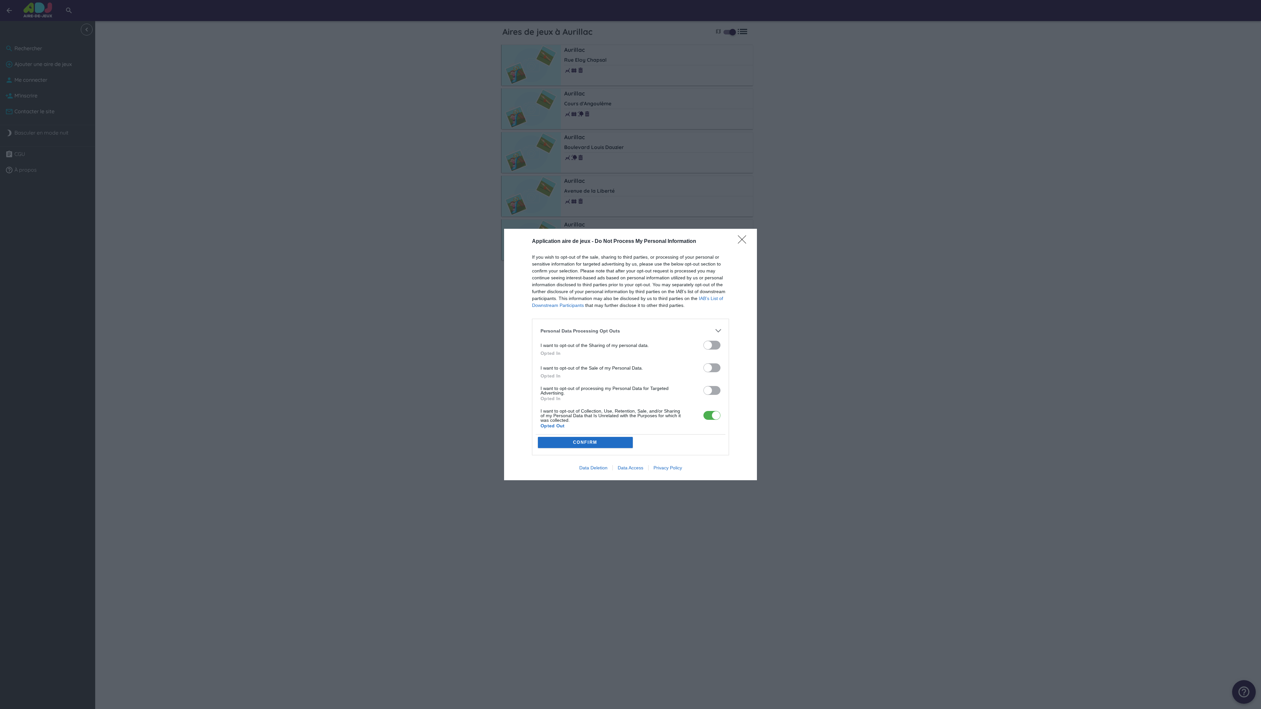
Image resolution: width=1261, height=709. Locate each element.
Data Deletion (593, 467)
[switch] (711, 345)
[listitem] (630, 330)
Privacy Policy (667, 467)
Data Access (630, 467)
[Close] (744, 241)
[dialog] (630, 354)
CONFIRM (585, 442)
